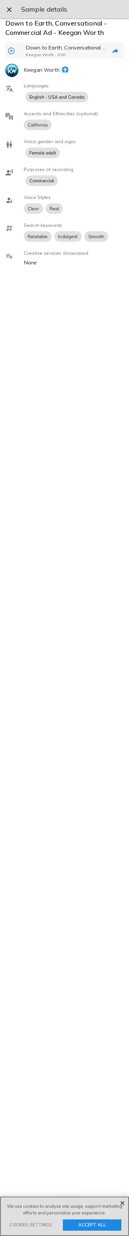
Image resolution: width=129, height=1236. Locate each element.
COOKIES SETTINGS (31, 1224)
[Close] (122, 1203)
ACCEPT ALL (92, 1224)
